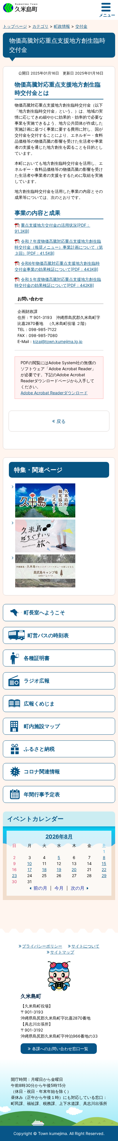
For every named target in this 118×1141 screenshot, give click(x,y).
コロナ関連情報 (42, 771)
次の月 (77, 888)
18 (44, 869)
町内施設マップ (42, 726)
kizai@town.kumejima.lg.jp (57, 341)
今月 (59, 888)
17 (29, 869)
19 (59, 869)
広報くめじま (39, 703)
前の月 (40, 888)
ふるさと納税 (39, 749)
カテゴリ (40, 26)
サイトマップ (62, 952)
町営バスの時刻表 (48, 635)
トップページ (15, 26)
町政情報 (62, 26)
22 (104, 869)
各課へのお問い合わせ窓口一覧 (60, 1048)
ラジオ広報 (37, 680)
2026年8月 (59, 836)
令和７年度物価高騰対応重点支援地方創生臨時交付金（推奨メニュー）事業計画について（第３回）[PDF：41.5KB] (59, 247)
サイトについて (85, 946)
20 (74, 869)
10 (29, 863)
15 (104, 863)
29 (104, 875)
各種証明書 (37, 658)
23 (14, 875)
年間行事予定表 (42, 794)
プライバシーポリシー (42, 946)
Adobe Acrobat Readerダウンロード (54, 392)
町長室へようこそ (44, 612)
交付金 (81, 26)
